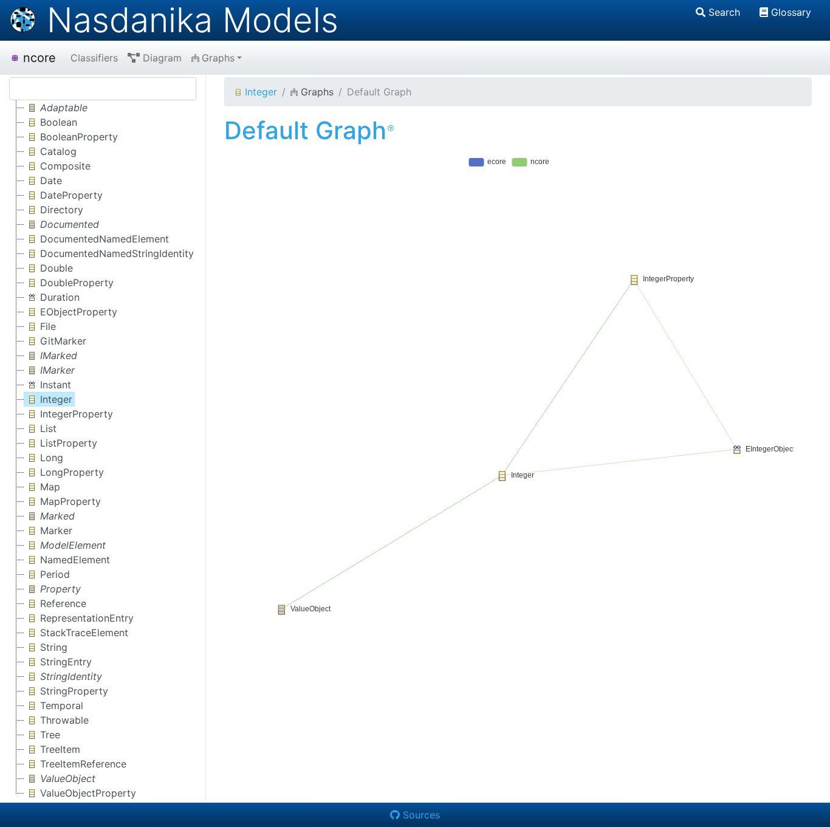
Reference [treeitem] (63, 603)
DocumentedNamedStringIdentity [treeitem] (117, 253)
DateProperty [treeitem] (71, 195)
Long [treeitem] (51, 457)
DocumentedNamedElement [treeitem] (104, 239)
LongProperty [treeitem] (72, 472)
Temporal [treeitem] (61, 705)
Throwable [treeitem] (64, 720)
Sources (421, 815)
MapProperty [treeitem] (70, 501)
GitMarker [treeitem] (63, 341)
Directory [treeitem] (61, 210)
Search (724, 12)
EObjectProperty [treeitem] (78, 312)
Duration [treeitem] (60, 297)
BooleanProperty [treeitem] (79, 137)
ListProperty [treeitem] (68, 443)
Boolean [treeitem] (58, 122)
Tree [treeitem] (50, 735)
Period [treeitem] (55, 574)
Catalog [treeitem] (58, 151)
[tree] (102, 450)
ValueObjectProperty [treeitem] (88, 793)
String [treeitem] (53, 647)
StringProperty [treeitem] (74, 691)
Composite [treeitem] (65, 166)
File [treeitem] (48, 326)
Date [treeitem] (51, 180)
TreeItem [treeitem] (60, 749)
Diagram (162, 58)
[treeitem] (57, 107)
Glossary (791, 12)
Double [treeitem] (56, 268)
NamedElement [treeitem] (75, 560)
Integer (261, 92)
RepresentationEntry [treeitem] (87, 618)
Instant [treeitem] (55, 385)
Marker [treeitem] (56, 530)
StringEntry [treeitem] (66, 662)
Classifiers (94, 58)
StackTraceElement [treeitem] (84, 632)
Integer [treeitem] (56, 399)
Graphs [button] (218, 58)
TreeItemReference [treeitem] (83, 764)
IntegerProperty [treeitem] (76, 414)
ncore (39, 57)
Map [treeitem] (50, 487)
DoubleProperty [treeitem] (77, 282)
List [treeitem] (48, 428)
